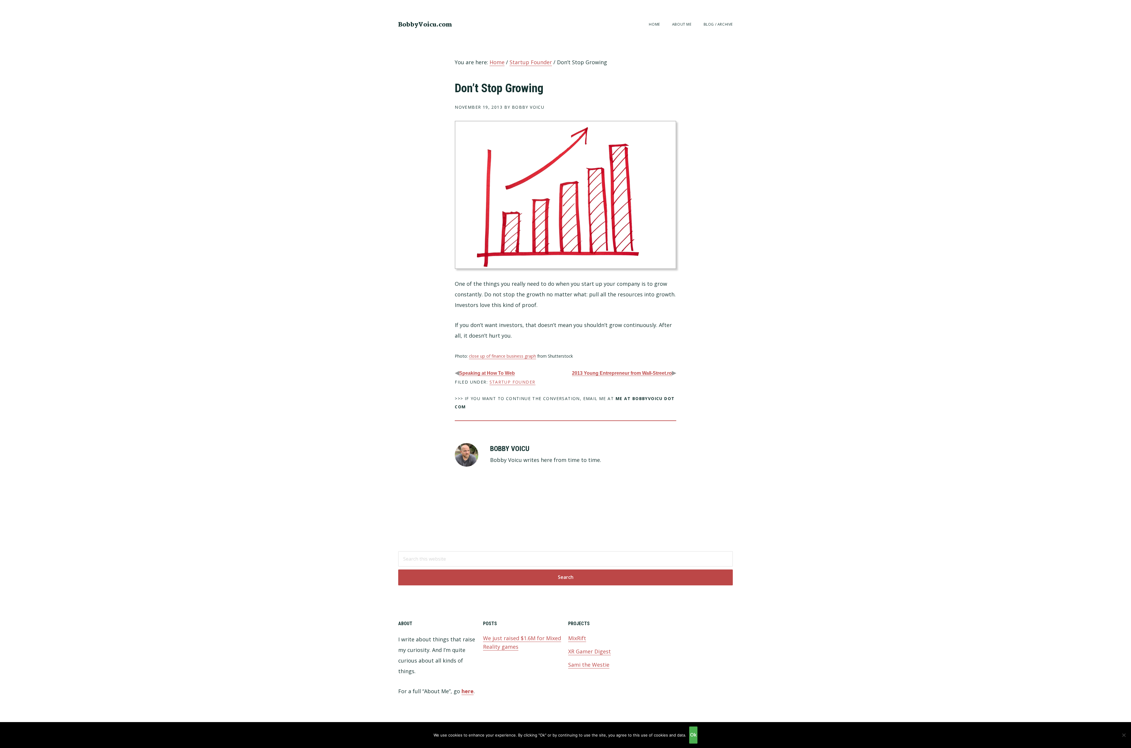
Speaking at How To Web (487, 373)
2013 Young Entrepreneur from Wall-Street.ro (622, 373)
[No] (1124, 735)
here (468, 691)
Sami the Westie (588, 664)
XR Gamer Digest (589, 651)
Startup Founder (512, 382)
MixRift (577, 638)
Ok (693, 735)
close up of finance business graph (502, 356)
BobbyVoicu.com (425, 25)
